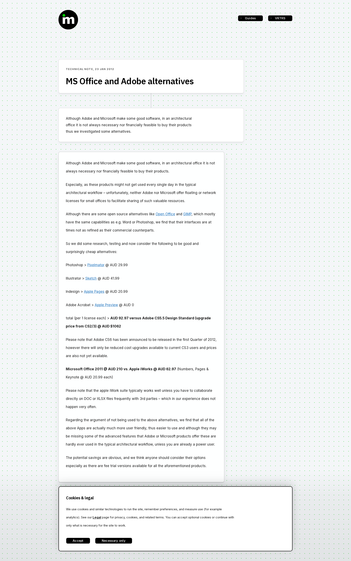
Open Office (165, 214)
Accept (78, 541)
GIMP (187, 214)
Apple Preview (106, 305)
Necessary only (114, 541)
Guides (250, 18)
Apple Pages (94, 292)
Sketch (91, 278)
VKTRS (280, 18)
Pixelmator (95, 265)
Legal (97, 517)
